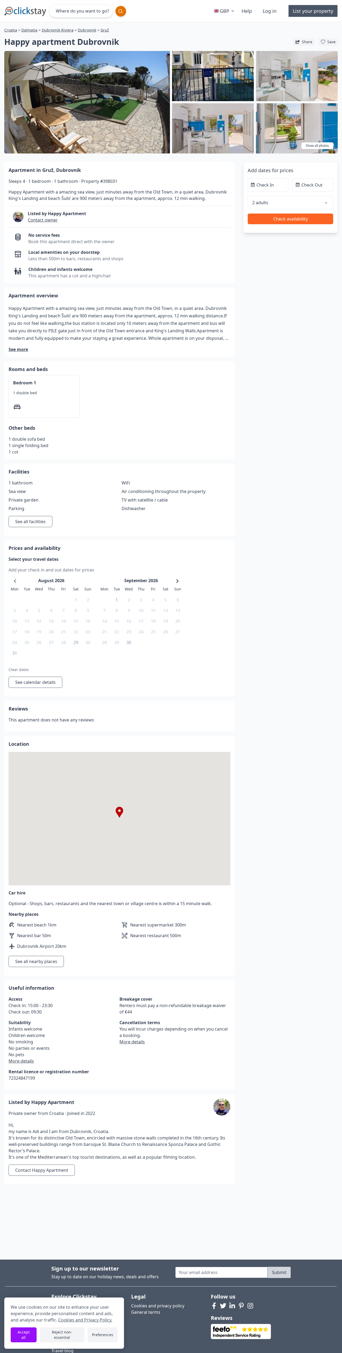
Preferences (102, 1334)
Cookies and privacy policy (157, 1306)
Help (247, 11)
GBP (224, 11)
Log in (270, 11)
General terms (145, 1312)
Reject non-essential (62, 1335)
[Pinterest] (241, 1306)
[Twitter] (223, 1306)
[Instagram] (250, 1306)
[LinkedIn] (232, 1306)
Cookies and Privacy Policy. (85, 1320)
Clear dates (19, 669)
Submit (279, 1272)
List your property (313, 11)
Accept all (24, 1335)
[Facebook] (214, 1306)
